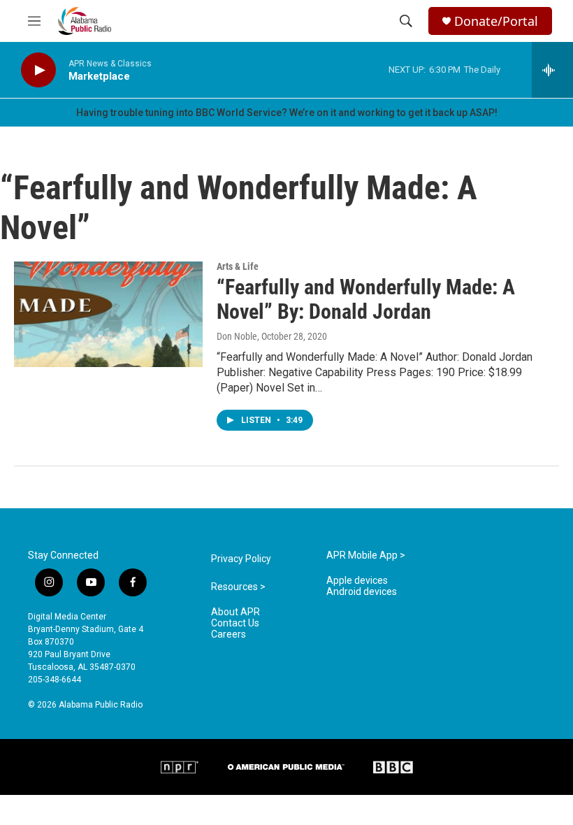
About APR (235, 612)
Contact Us (235, 623)
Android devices (361, 592)
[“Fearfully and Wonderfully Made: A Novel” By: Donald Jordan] (108, 313)
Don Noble (237, 336)
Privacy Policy (241, 559)
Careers (228, 634)
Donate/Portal (496, 21)
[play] (38, 70)
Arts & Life (238, 266)
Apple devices (357, 580)
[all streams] (552, 70)
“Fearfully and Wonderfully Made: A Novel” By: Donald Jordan (366, 299)
